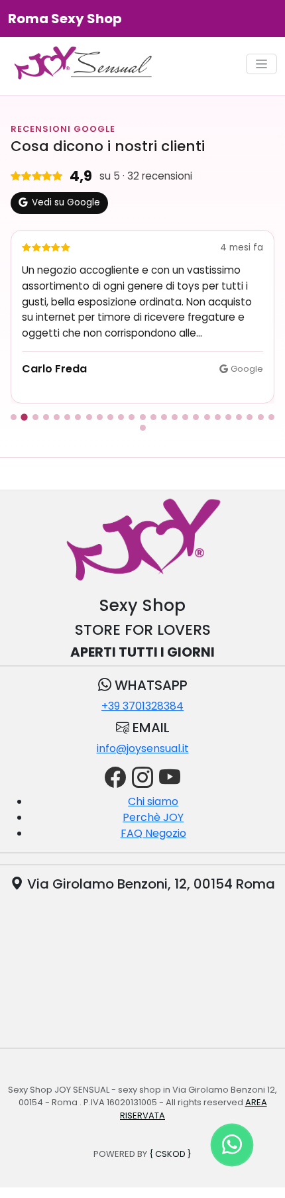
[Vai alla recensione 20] (218, 417)
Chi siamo (153, 801)
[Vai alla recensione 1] (14, 417)
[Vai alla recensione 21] (228, 417)
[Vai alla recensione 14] (153, 417)
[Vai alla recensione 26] (143, 428)
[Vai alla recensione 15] (164, 417)
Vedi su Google (66, 202)
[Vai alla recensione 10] (110, 417)
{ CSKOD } (170, 1154)
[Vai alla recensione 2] (24, 417)
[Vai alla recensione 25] (271, 417)
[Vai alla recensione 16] (175, 417)
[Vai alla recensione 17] (185, 417)
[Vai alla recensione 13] (143, 417)
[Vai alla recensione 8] (89, 417)
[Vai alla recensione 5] (57, 417)
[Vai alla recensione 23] (250, 417)
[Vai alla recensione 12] (132, 417)
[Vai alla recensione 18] (196, 417)
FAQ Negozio (153, 833)
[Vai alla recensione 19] (207, 417)
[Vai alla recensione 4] (46, 417)
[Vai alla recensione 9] (100, 417)
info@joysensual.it (143, 748)
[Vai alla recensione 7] (78, 417)
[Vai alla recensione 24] (261, 417)
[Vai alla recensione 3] (35, 417)
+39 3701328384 (142, 706)
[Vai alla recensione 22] (239, 417)
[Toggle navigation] (261, 64)
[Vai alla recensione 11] (121, 417)
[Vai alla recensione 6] (67, 417)
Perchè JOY (153, 817)
